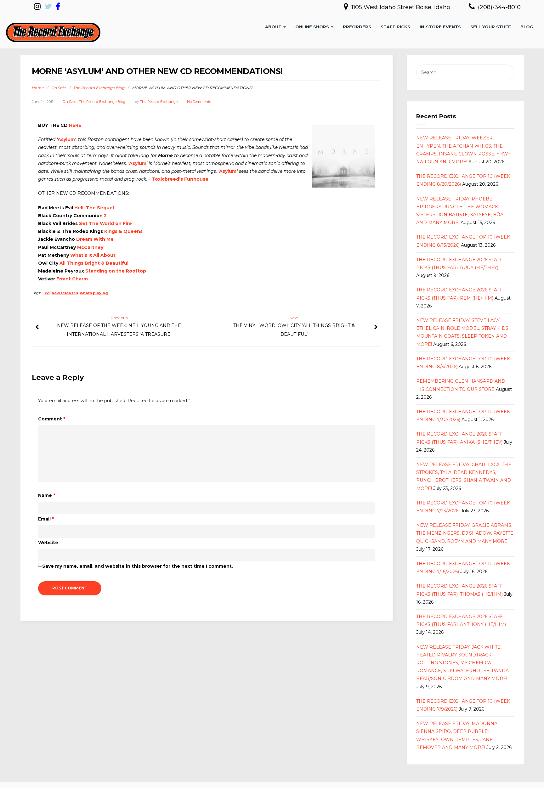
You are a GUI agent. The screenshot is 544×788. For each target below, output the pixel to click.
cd (47, 293)
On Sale (58, 87)
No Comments (199, 101)
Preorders (357, 26)
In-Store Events (440, 26)
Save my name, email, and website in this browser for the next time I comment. (137, 566)
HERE (75, 125)
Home (38, 87)
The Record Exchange (159, 101)
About (274, 26)
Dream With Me (95, 239)
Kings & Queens (123, 231)
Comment (51, 419)
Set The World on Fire (105, 223)
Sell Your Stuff (490, 26)
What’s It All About (93, 255)
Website (48, 542)
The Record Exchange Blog (99, 87)
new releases (65, 293)
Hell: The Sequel (94, 208)
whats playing (94, 293)
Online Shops (312, 26)
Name (46, 495)
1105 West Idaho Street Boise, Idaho (401, 7)
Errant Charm (72, 279)
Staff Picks (395, 26)
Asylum (66, 139)
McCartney (90, 247)
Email (46, 519)
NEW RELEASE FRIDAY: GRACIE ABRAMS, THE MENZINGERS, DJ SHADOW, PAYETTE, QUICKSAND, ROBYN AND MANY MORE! (465, 533)
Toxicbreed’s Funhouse (180, 179)
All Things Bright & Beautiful (94, 263)
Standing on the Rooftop (115, 271)
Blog (526, 26)
